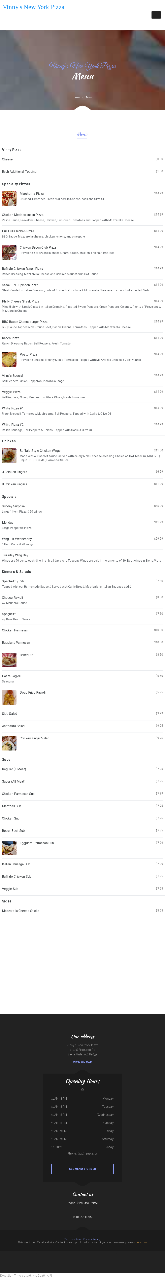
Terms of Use (73, 1239)
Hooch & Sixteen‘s (58, 1253)
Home (75, 97)
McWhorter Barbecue (85, 1253)
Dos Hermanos (69, 1253)
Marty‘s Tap (160, 1253)
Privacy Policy (91, 1239)
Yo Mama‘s (140, 1253)
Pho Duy (118, 1253)
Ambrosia (54, 1253)
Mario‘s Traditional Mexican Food (97, 1253)
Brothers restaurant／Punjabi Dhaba (106, 1253)
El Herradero (91, 1253)
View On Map (82, 1062)
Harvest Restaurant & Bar (33, 1253)
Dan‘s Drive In (127, 1253)
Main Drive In (27, 1253)
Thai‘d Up (152, 1253)
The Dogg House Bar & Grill (146, 1253)
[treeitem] (82, 161)
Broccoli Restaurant (113, 1253)
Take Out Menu (82, 1216)
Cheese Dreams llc (63, 1253)
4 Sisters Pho (137, 1253)
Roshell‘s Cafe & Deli (74, 1253)
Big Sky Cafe (41, 1253)
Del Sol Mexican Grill (132, 1253)
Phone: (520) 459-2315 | (82, 1203)
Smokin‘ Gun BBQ (46, 1253)
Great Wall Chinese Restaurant (11, 1253)
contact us (140, 1242)
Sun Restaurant (23, 1253)
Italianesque (38, 1253)
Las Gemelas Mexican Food (3, 1253)
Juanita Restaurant (18, 1253)
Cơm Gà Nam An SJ (122, 1253)
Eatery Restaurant (156, 1253)
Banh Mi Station (51, 1253)
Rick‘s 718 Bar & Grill (79, 1253)
